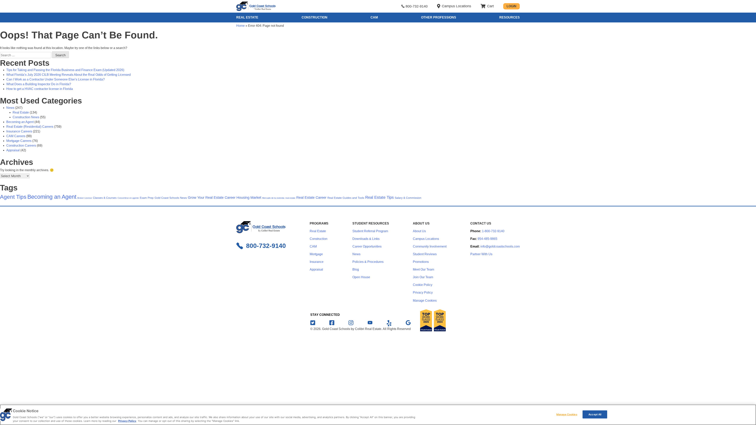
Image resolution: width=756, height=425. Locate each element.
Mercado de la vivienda (273, 198)
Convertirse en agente (128, 198)
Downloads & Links (366, 238)
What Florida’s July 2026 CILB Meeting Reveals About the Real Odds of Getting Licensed (68, 74)
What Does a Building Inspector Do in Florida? (38, 84)
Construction (314, 17)
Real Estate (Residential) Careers (29, 126)
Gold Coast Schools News (171, 197)
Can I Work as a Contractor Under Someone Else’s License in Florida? (55, 79)
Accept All (594, 414)
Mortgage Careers (19, 140)
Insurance (316, 261)
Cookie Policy (422, 284)
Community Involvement (430, 246)
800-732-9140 (417, 6)
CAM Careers (15, 136)
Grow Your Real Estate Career (211, 198)
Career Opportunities (367, 246)
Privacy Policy (423, 292)
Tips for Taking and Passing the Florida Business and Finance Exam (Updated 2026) (65, 70)
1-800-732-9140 (493, 231)
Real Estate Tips (379, 197)
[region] (378, 415)
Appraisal (13, 150)
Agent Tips (13, 197)
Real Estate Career (311, 198)
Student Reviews (425, 254)
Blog (355, 269)
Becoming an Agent (20, 122)
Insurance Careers (19, 131)
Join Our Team (423, 277)
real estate (290, 198)
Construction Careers (21, 145)
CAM (374, 17)
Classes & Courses (105, 197)
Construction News (26, 117)
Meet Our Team (423, 269)
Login (511, 6)
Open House (361, 277)
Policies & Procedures (368, 261)
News (10, 107)
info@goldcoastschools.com (500, 246)
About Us (419, 231)
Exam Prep (147, 197)
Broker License (84, 198)
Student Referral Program (370, 231)
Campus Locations (426, 238)
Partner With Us (481, 254)
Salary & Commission (408, 197)
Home (240, 25)
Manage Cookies (425, 300)
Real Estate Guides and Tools (345, 197)
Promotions (421, 261)
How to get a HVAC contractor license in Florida (39, 89)
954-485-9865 (487, 238)
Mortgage (316, 254)
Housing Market (248, 198)
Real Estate (247, 17)
